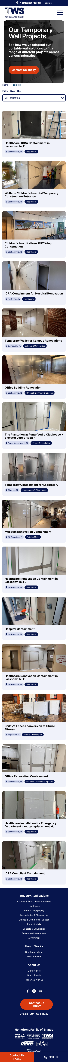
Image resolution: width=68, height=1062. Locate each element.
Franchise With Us (34, 979)
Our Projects (34, 970)
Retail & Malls (34, 924)
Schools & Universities (34, 928)
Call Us (53, 1057)
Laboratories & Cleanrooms (34, 915)
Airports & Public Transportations (34, 901)
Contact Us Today (24, 69)
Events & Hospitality (34, 910)
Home (5, 84)
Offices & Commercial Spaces (34, 919)
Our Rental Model (34, 952)
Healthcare (34, 906)
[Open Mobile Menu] (60, 13)
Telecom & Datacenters (34, 933)
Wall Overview (34, 956)
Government (34, 938)
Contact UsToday (17, 1057)
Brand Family (34, 975)
